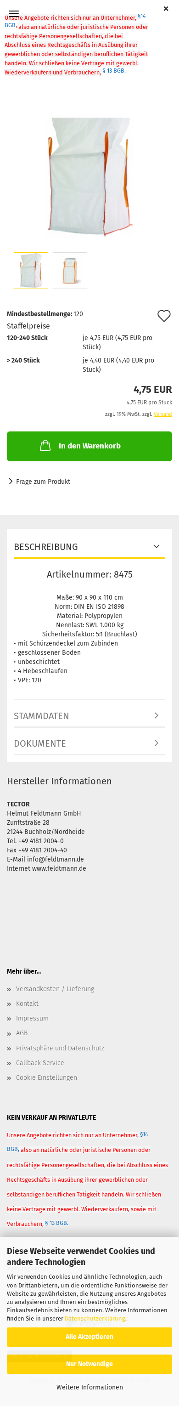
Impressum (32, 1018)
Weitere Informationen (89, 1387)
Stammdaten (41, 715)
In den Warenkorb (90, 446)
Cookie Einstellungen (46, 1078)
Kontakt (27, 1004)
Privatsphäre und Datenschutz (60, 1048)
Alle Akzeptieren (89, 1337)
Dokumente (40, 743)
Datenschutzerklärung (95, 1318)
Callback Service (40, 1063)
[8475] (89, 169)
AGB (22, 1033)
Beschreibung (46, 546)
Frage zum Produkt (43, 482)
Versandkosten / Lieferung (55, 989)
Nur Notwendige (89, 1364)
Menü (14, 14)
